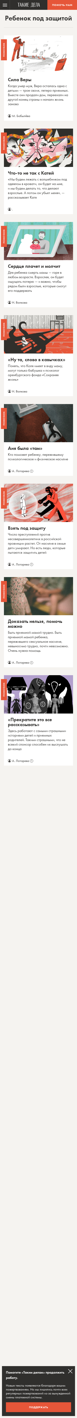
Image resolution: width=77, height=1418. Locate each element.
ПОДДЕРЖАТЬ (38, 1407)
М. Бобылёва (21, 116)
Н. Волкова (19, 302)
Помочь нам (62, 5)
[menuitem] (5, 5)
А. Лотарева (22, 471)
